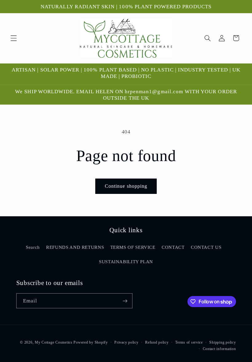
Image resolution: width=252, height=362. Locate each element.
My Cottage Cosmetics (54, 342)
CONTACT (173, 247)
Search (33, 247)
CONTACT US (206, 247)
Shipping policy (222, 342)
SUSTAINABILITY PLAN (126, 261)
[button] (13, 38)
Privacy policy (126, 342)
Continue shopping (126, 186)
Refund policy (157, 342)
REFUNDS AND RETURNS (75, 247)
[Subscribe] (125, 300)
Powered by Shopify (90, 342)
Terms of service (189, 342)
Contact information (219, 349)
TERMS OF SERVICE (133, 247)
